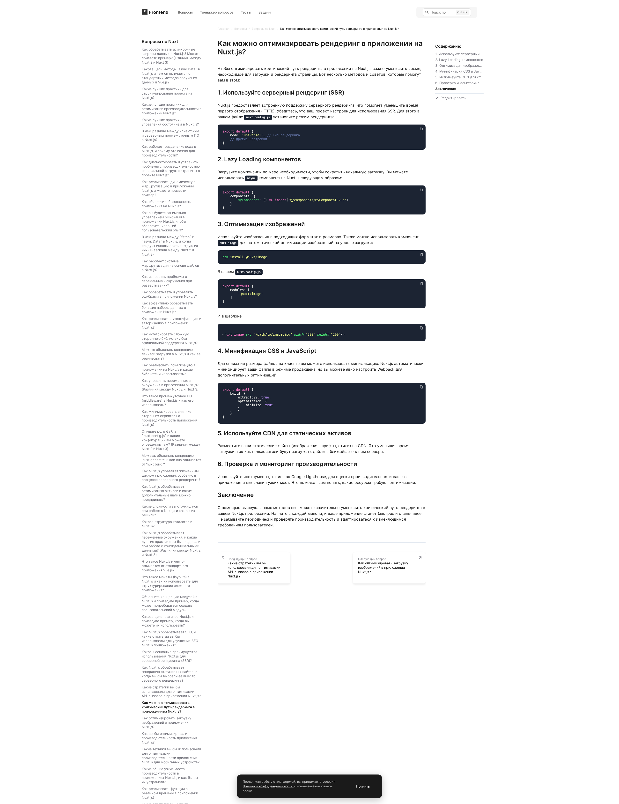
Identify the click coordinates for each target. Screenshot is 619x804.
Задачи (264, 12)
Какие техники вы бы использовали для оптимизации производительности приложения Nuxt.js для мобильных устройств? (171, 755)
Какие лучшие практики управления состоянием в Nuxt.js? (170, 122)
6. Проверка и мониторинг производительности (474, 83)
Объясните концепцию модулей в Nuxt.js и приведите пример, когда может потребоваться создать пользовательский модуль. (170, 603)
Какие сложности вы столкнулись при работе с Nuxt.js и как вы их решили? (170, 510)
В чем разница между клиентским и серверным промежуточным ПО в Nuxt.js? (170, 135)
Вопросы (185, 12)
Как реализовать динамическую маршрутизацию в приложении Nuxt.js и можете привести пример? (168, 188)
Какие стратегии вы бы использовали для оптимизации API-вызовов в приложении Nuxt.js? (171, 691)
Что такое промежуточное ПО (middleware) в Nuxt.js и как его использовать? (167, 400)
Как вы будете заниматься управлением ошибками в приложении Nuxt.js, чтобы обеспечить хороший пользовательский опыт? (164, 221)
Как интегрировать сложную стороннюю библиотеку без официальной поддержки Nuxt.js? (170, 338)
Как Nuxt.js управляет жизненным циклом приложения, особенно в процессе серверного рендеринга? (171, 475)
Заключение (445, 89)
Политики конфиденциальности (268, 786)
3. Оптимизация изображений (460, 65)
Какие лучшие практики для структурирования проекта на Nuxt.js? (167, 93)
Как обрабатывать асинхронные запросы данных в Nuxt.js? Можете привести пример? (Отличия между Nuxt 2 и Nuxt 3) (171, 55)
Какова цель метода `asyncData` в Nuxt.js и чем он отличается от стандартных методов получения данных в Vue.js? (171, 75)
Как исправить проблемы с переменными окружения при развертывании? (167, 280)
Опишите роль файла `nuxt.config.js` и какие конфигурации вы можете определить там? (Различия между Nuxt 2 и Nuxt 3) (171, 440)
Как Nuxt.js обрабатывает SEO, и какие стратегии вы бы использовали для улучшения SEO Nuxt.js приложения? (170, 638)
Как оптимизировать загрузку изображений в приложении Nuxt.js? (166, 722)
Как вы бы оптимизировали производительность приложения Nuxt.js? (170, 737)
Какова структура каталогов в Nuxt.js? (167, 524)
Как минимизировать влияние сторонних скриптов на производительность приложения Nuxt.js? (170, 418)
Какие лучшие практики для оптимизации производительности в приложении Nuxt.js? (171, 108)
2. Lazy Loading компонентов (459, 60)
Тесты (246, 12)
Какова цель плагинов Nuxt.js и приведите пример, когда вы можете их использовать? (167, 620)
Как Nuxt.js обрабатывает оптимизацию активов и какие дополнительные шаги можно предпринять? (167, 493)
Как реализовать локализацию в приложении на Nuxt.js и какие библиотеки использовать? (168, 369)
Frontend (158, 12)
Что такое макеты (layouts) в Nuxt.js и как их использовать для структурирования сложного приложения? (170, 583)
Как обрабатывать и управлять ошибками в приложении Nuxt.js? (169, 294)
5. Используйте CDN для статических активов (473, 77)
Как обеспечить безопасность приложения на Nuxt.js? (166, 203)
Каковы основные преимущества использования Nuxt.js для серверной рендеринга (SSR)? (169, 656)
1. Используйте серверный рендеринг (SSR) (471, 54)
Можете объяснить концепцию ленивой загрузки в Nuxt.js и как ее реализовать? (171, 353)
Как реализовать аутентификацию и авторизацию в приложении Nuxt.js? (171, 323)
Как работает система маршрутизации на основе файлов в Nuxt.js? (170, 265)
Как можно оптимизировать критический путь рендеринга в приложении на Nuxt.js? (168, 707)
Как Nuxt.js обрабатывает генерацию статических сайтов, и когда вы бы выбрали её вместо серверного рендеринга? (169, 673)
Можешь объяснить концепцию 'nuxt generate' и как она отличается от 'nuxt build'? (171, 459)
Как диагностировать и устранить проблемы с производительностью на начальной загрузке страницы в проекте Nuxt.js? (171, 168)
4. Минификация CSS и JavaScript (463, 71)
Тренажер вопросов (217, 12)
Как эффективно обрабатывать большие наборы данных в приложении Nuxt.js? (167, 307)
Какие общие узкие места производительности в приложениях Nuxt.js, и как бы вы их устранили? (170, 775)
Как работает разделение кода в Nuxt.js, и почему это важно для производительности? (169, 150)
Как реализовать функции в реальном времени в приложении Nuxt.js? (170, 793)
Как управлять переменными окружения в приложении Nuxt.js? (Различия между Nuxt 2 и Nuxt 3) (170, 384)
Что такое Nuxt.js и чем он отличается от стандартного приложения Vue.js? (165, 565)
